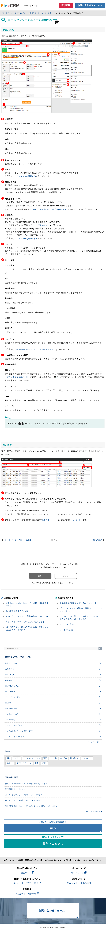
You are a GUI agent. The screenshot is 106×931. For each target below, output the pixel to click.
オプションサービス (24, 763)
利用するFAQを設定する (27, 238)
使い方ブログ (77, 873)
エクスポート (47, 520)
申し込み (63, 758)
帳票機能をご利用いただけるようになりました (80, 603)
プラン (44, 763)
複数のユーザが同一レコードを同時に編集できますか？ (26, 784)
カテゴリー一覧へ (94, 742)
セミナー (16, 758)
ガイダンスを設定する (26, 176)
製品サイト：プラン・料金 (25, 883)
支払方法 (53, 758)
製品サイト (26, 873)
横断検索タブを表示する (17, 377)
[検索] (100, 648)
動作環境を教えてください (17, 611)
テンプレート (87, 758)
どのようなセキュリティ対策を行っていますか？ (27, 616)
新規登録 (65, 5)
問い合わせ (74, 758)
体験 (8, 758)
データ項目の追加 (39, 225)
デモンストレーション (31, 758)
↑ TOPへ (53, 540)
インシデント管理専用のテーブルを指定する (48, 209)
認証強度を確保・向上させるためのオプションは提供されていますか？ (32, 806)
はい (40, 576)
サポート (9, 763)
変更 (45, 758)
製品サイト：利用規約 (77, 883)
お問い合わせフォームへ (90, 5)
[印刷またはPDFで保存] (57, 22)
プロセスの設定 (66, 630)
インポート (76, 520)
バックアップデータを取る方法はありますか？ (26, 622)
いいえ (66, 576)
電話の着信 (97, 540)
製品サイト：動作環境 (26, 893)
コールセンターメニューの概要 (18, 540)
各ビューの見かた (67, 624)
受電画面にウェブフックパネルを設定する (34, 349)
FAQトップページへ (93, 811)
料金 (36, 763)
